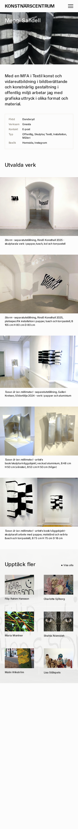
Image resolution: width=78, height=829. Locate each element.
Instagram (40, 143)
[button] (70, 6)
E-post (26, 129)
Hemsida (27, 143)
